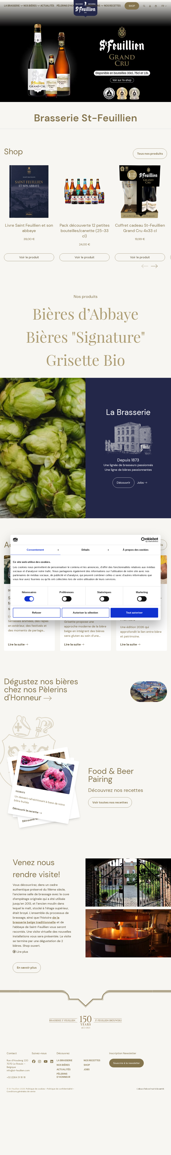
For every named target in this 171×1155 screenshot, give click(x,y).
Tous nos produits (150, 154)
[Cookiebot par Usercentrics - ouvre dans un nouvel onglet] (143, 539)
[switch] (66, 598)
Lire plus (22, 952)
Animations (93, 5)
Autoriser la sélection (85, 612)
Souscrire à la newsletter (126, 1063)
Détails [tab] (85, 549)
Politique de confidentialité (60, 1088)
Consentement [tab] (35, 549)
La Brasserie (12, 5)
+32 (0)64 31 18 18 (16, 1077)
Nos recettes (112, 5)
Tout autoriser (134, 612)
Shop (132, 5)
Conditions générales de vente (21, 1091)
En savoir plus (27, 968)
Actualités (47, 5)
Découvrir (123, 483)
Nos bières (30, 5)
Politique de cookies (35, 1088)
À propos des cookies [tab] (135, 549)
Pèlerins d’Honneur (69, 5)
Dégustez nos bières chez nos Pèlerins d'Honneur (41, 690)
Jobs (140, 483)
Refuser (36, 612)
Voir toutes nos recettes (110, 802)
